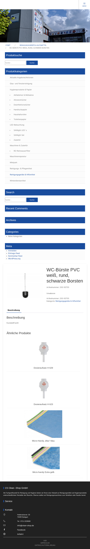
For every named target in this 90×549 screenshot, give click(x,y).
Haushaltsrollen (20, 114)
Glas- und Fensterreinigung (21, 83)
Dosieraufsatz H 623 (43, 404)
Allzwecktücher (20, 100)
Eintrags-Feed (14, 253)
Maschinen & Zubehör (19, 145)
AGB (45, 540)
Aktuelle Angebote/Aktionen (21, 77)
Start (7, 45)
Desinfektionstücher (22, 105)
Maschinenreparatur (18, 156)
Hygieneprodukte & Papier (21, 90)
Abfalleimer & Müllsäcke (24, 95)
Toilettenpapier (20, 119)
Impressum (45, 543)
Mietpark (13, 162)
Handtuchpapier (20, 109)
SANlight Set (19, 135)
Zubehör (17, 140)
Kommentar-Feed (15, 256)
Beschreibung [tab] (14, 310)
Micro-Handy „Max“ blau (43, 441)
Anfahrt (20, 534)
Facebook (21, 530)
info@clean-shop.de (25, 525)
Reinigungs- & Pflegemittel (21, 168)
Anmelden (12, 251)
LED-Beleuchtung (17, 125)
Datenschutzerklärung (45, 545)
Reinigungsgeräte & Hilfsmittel (33, 45)
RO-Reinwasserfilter (22, 151)
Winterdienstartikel (18, 181)
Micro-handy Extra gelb (43, 472)
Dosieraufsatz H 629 (43, 368)
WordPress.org (14, 258)
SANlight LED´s (20, 130)
